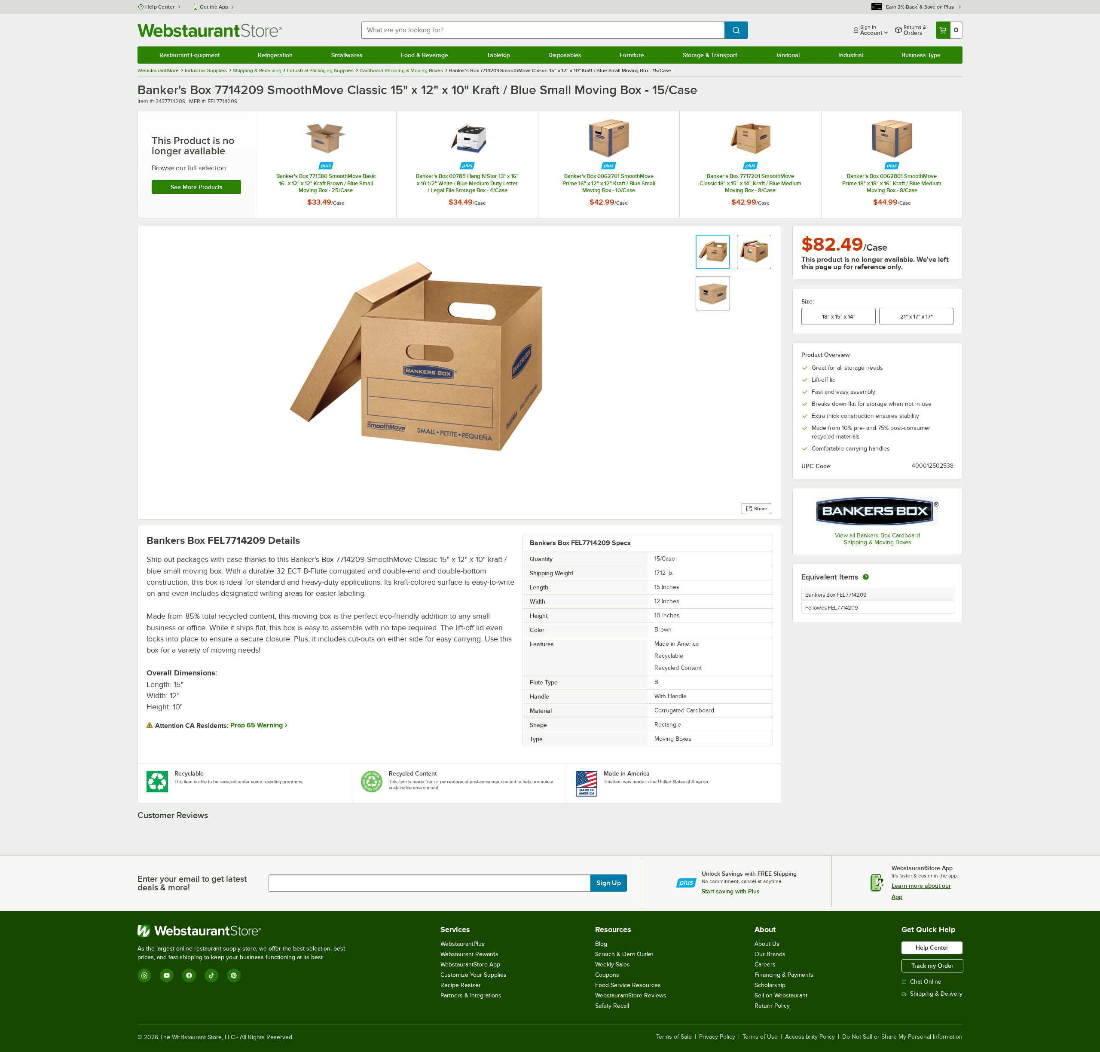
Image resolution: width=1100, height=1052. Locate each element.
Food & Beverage (424, 55)
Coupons (607, 975)
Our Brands (770, 954)
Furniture (632, 55)
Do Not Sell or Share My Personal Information (902, 1037)
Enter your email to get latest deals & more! (192, 883)
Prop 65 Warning (256, 725)
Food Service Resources (628, 985)
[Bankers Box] (877, 511)
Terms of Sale (674, 1037)
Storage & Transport (710, 55)
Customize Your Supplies (473, 975)
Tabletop (498, 55)
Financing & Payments (784, 975)
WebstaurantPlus (462, 944)
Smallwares (347, 55)
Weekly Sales (612, 964)
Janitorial (787, 55)
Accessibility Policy (810, 1037)
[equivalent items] (866, 577)
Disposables (564, 55)
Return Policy (772, 1006)
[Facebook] (189, 975)
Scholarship (770, 985)
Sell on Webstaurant (781, 995)
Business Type (921, 55)
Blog (601, 944)
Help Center (160, 7)
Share (760, 509)
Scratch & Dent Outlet (624, 954)
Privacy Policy (717, 1037)
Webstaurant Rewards (469, 954)
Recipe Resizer (460, 985)
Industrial (850, 55)
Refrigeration (275, 55)
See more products (197, 187)
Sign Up (608, 883)
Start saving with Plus (731, 891)
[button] (713, 252)
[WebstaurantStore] (245, 931)
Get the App (214, 7)
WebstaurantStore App (470, 964)
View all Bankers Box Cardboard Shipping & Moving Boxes (877, 539)
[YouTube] (167, 975)
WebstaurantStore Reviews (630, 995)
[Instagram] (144, 975)
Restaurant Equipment (189, 55)
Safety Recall (612, 1006)
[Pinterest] (234, 975)
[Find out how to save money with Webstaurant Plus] (325, 165)
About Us (767, 944)
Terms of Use (760, 1037)
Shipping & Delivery (936, 994)
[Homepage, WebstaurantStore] (210, 30)
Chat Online (925, 981)
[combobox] (542, 30)
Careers (765, 964)
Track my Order (932, 965)
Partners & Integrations (470, 995)
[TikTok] (211, 975)
